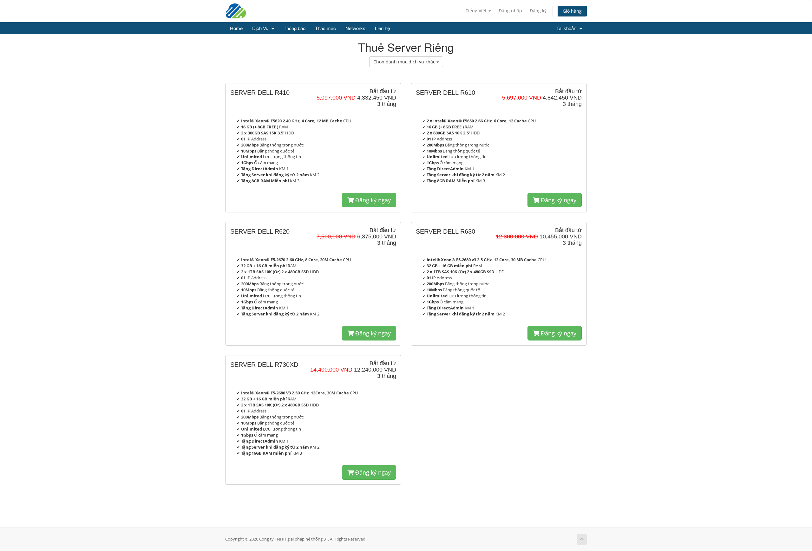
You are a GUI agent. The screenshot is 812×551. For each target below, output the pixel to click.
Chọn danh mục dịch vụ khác (404, 62)
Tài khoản (567, 28)
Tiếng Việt (477, 11)
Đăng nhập (510, 11)
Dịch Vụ (261, 28)
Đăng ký (538, 11)
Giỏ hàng (572, 11)
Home (236, 28)
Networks (355, 28)
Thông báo (294, 28)
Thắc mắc (325, 28)
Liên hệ (382, 28)
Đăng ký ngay (372, 200)
